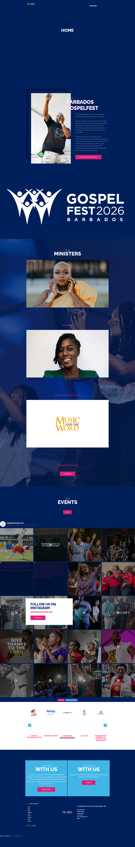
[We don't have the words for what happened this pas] (50, 680)
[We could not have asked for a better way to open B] (16, 544)
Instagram (38, 617)
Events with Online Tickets (82, 816)
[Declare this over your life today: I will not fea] (16, 612)
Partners (29, 817)
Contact (29, 821)
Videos (29, 819)
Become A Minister (80, 813)
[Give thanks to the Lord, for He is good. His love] (16, 646)
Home (29, 807)
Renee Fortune (67, 325)
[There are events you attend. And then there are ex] (84, 612)
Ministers (30, 812)
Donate (29, 815)
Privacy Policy (80, 815)
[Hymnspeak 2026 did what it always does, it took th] (16, 578)
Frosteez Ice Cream (34, 736)
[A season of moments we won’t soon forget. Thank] (84, 680)
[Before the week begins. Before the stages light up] (84, 646)
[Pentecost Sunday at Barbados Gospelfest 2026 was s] (84, 544)
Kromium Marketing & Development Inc (101, 736)
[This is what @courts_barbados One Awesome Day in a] (16, 680)
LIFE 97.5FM (67, 736)
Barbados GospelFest (5, 836)
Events (29, 814)
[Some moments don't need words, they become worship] (84, 578)
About (29, 808)
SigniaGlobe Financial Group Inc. (51, 736)
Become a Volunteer (81, 809)
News (29, 810)
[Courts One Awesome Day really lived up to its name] (50, 578)
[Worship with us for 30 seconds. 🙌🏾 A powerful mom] (50, 544)
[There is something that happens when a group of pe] (50, 646)
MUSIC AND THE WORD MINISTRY (67, 465)
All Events (67, 512)
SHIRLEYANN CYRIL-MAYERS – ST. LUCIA (67, 395)
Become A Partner (80, 811)
